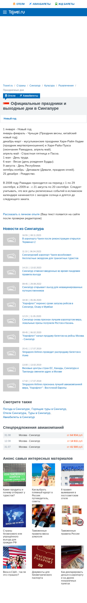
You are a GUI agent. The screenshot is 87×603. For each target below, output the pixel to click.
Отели (20, 4)
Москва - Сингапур (29, 435)
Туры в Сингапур (39, 413)
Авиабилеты (42, 4)
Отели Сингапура (14, 413)
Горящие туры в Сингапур (49, 409)
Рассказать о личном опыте (21, 214)
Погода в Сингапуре (16, 409)
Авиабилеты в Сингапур (19, 417)
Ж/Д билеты (66, 4)
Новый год (10, 118)
